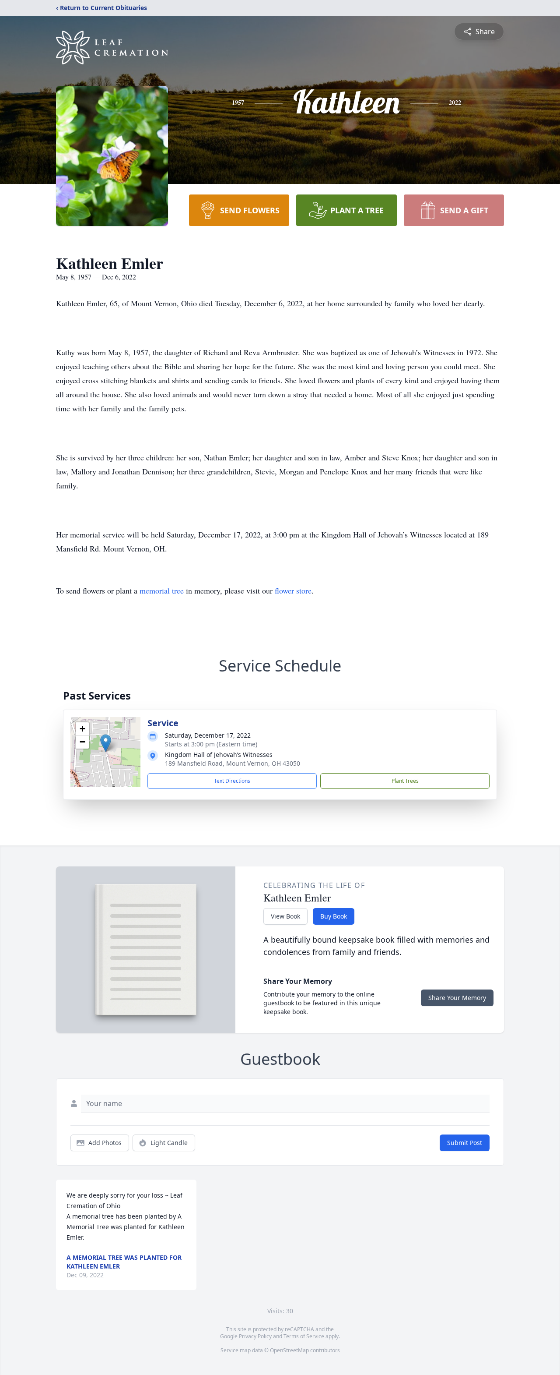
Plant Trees (405, 781)
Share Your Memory (457, 997)
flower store (293, 590)
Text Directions (232, 781)
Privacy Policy (255, 1336)
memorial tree (162, 590)
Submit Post (464, 1142)
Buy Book (333, 916)
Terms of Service (304, 1336)
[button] (105, 743)
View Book (285, 916)
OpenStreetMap (289, 1350)
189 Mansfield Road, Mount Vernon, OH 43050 (232, 763)
